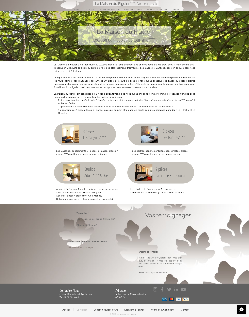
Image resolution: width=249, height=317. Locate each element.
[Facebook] (162, 289)
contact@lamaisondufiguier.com (76, 294)
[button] (155, 289)
